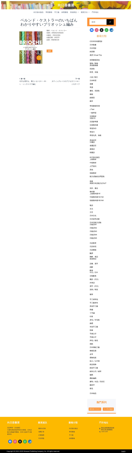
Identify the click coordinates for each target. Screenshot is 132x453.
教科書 (92, 192)
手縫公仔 (93, 334)
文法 (91, 209)
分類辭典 (93, 276)
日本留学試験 (95, 219)
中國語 (92, 142)
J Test (92, 109)
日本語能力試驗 (95, 222)
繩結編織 (93, 378)
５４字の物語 (108, 409)
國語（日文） (95, 279)
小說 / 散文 (94, 77)
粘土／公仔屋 (95, 361)
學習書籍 (93, 106)
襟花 (91, 388)
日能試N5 (93, 238)
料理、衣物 (94, 72)
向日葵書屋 (66, 5)
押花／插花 (94, 340)
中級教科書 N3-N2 (97, 197)
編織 (49, 51)
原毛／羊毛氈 (95, 320)
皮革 (91, 354)
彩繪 (91, 330)
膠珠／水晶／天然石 (97, 381)
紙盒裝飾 (93, 364)
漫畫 (91, 84)
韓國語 (92, 152)
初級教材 (93, 173)
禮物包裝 (93, 358)
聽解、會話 (94, 257)
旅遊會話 (93, 259)
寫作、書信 (94, 188)
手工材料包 (94, 299)
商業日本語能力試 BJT (98, 183)
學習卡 (92, 132)
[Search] (110, 22)
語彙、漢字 (94, 264)
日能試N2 (93, 228)
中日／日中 (94, 272)
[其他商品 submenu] (78, 12)
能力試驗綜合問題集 (97, 176)
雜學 (91, 294)
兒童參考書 (94, 122)
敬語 (91, 205)
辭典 (91, 270)
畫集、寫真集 (95, 91)
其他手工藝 (94, 306)
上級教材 (93, 159)
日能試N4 (93, 235)
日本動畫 (93, 45)
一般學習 (93, 113)
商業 (91, 181)
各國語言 (93, 145)
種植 (91, 94)
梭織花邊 (93, 351)
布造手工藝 (94, 327)
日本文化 (93, 216)
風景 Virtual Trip (96, 55)
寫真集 (92, 69)
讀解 (91, 267)
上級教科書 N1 (95, 194)
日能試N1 (93, 224)
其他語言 (93, 140)
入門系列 (93, 166)
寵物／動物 (94, 63)
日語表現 (93, 246)
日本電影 (93, 48)
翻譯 (91, 253)
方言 (91, 212)
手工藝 (92, 303)
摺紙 (91, 344)
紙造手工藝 (94, 368)
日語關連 (93, 250)
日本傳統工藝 (95, 347)
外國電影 (99, 41)
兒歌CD (92, 118)
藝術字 (92, 385)
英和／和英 (94, 289)
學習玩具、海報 (95, 135)
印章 (91, 316)
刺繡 (91, 310)
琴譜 (91, 87)
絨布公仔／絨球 (95, 371)
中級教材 (93, 163)
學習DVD (93, 128)
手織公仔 (93, 337)
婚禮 (91, 323)
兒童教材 (93, 116)
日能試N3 (93, 231)
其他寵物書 (94, 65)
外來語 (92, 283)
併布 (96, 303)
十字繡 (92, 313)
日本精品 (93, 393)
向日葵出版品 (95, 157)
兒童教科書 (94, 125)
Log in (123, 451)
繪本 (91, 101)
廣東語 (92, 149)
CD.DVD (93, 41)
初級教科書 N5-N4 (97, 200)
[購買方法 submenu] (89, 12)
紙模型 (92, 98)
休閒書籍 (93, 60)
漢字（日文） (95, 286)
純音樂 (92, 52)
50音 (98, 106)
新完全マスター (95, 409)
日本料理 (93, 80)
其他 (98, 60)
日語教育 (93, 243)
